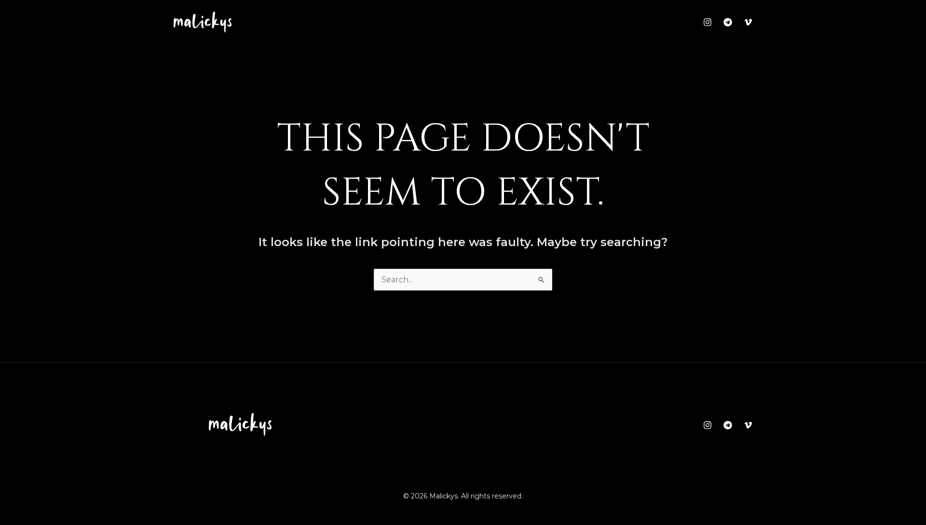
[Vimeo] (748, 22)
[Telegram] (727, 22)
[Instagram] (707, 22)
